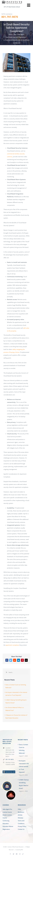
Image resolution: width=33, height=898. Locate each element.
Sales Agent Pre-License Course (7, 810)
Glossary (20, 818)
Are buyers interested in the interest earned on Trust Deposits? (24, 766)
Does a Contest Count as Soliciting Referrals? (23, 749)
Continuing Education (6, 822)
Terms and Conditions (21, 822)
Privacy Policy (22, 826)
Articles (20, 815)
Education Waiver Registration (8, 827)
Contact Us (21, 829)
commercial (10, 154)
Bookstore (21, 812)
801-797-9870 (10, 759)
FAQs (19, 809)
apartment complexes (12, 645)
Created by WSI (19, 849)
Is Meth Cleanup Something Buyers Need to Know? (24, 784)
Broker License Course (7, 816)
